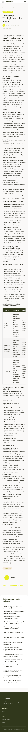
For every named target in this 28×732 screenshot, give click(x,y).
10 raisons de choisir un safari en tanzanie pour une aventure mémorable (12, 682)
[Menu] (24, 1)
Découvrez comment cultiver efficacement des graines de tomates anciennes (13, 649)
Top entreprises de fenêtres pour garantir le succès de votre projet (12, 676)
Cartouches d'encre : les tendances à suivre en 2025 (13, 643)
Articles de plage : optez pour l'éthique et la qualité (14, 638)
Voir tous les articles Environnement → (13, 585)
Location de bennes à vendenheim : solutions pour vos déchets (13, 655)
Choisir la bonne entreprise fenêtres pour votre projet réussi (13, 607)
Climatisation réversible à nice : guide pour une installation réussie (14, 622)
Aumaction (7, 1)
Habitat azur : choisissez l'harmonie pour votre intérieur (13, 665)
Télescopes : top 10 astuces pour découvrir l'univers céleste (12, 627)
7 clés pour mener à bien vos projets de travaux (13, 633)
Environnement (10, 6)
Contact (4, 722)
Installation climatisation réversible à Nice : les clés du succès (14, 612)
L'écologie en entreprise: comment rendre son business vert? (13, 660)
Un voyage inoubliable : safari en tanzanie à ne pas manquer (12, 617)
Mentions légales (6, 719)
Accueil (3, 6)
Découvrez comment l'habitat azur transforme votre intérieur (13, 670)
